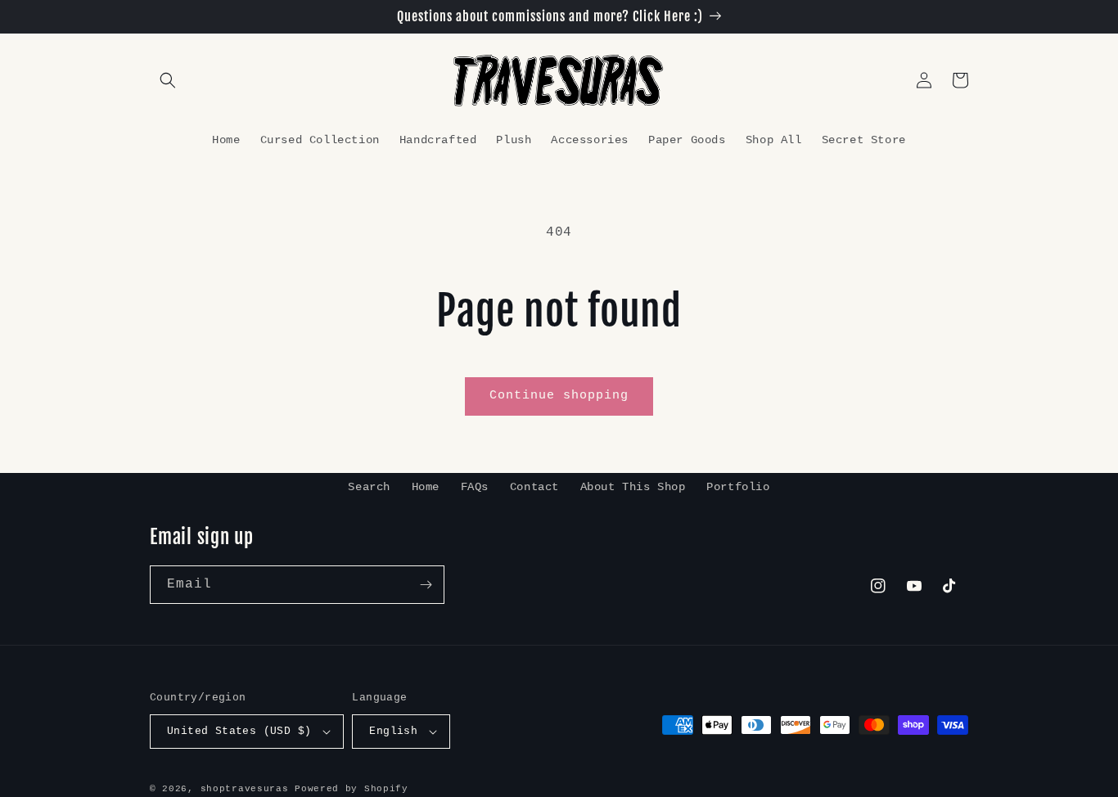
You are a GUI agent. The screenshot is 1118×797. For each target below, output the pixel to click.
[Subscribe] (426, 584)
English (393, 731)
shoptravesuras (245, 789)
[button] (168, 80)
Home (426, 486)
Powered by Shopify (351, 789)
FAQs (475, 486)
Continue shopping (559, 396)
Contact (534, 486)
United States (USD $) (239, 731)
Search (369, 486)
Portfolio (737, 486)
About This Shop (633, 486)
